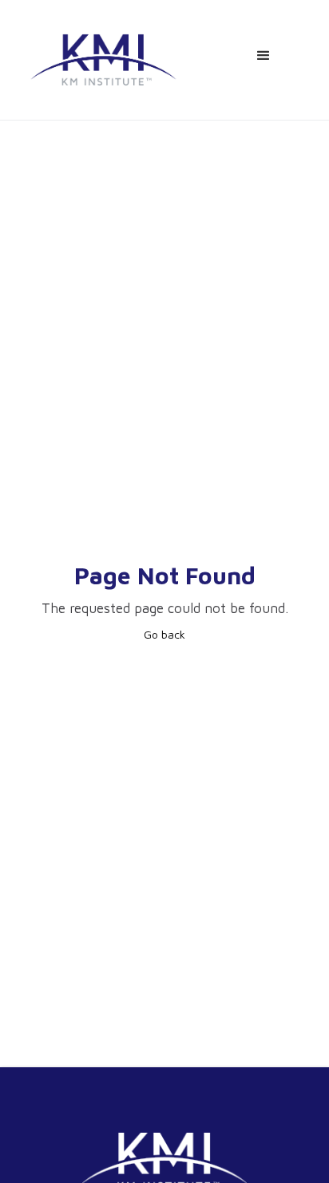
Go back (164, 634)
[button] (263, 56)
